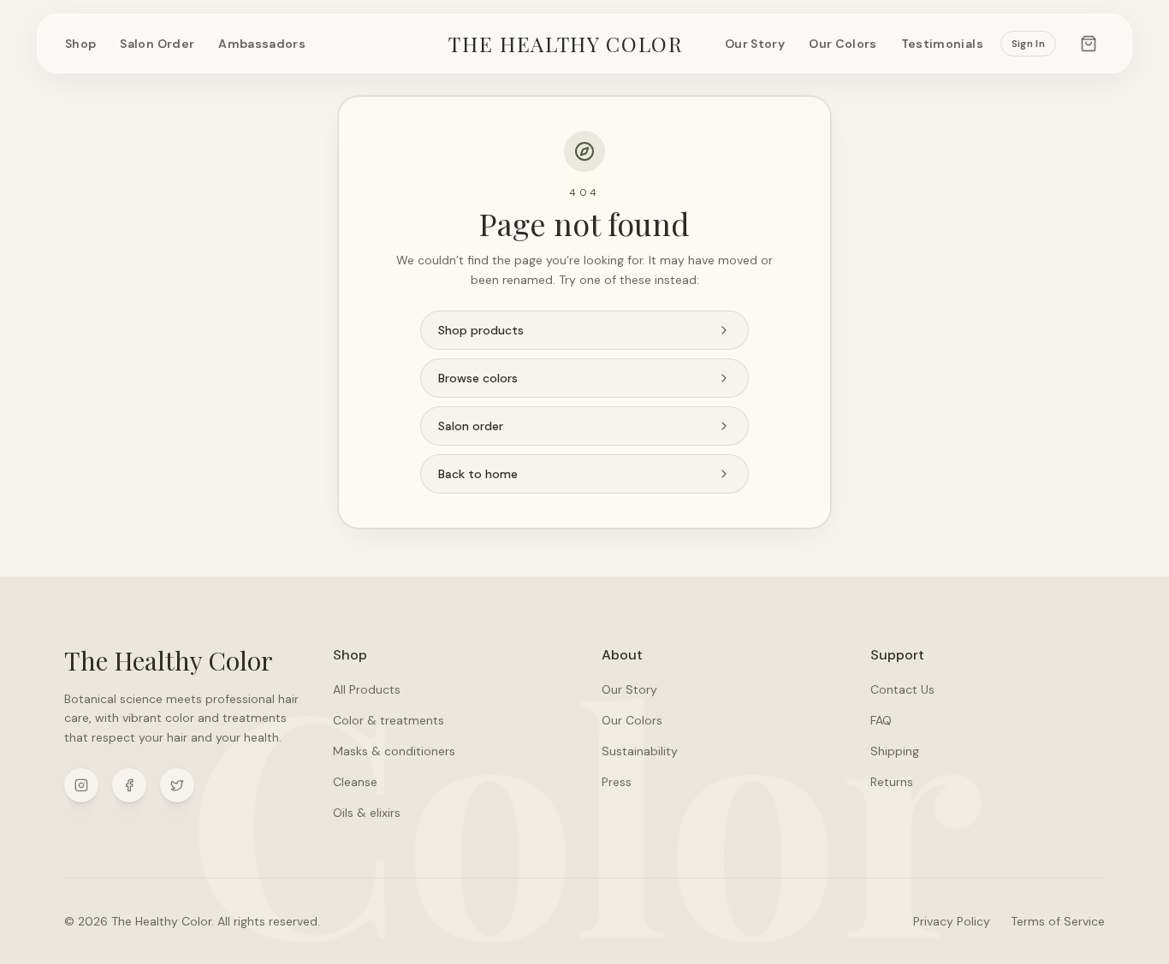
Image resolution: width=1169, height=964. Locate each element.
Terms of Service (1058, 921)
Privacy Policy (951, 921)
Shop (80, 43)
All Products (367, 689)
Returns (891, 782)
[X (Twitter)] (177, 785)
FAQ (881, 720)
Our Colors (843, 43)
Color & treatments (388, 720)
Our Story (755, 43)
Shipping (894, 751)
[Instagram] (81, 785)
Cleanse (355, 782)
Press (617, 782)
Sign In (1028, 43)
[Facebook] (129, 785)
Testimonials (942, 43)
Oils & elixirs (367, 812)
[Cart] (1088, 43)
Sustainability (640, 751)
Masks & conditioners (394, 751)
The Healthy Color (566, 43)
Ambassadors (262, 43)
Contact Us (902, 689)
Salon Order (157, 43)
